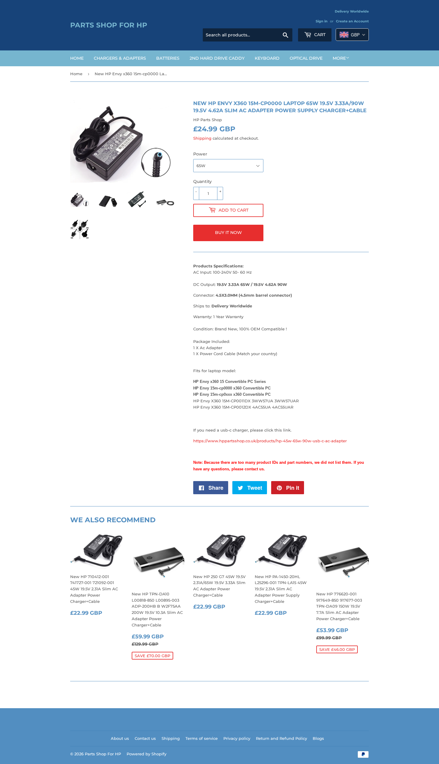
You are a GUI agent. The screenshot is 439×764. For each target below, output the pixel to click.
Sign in (322, 21)
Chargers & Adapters (120, 58)
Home (77, 58)
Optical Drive (306, 58)
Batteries (167, 58)
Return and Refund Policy (281, 738)
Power (200, 154)
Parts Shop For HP (108, 25)
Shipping (202, 138)
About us (120, 738)
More (339, 58)
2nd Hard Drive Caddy (217, 58)
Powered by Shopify (146, 753)
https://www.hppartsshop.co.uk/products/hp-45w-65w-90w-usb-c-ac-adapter (270, 440)
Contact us (145, 738)
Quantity (202, 181)
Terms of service (201, 738)
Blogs (318, 738)
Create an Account (352, 21)
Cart (319, 34)
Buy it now (228, 232)
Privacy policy (236, 738)
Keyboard (267, 58)
